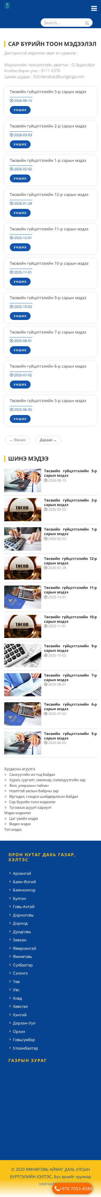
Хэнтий (20, 1014)
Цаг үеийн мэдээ (23, 818)
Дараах (48, 439)
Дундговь (22, 931)
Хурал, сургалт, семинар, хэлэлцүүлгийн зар (47, 779)
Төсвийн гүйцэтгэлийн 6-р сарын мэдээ (48, 366)
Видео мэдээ (20, 823)
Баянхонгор (24, 890)
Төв (16, 981)
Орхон (19, 1031)
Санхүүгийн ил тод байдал (32, 774)
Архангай (22, 873)
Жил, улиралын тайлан (29, 785)
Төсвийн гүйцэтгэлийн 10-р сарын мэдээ (49, 263)
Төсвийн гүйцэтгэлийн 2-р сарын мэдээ (48, 126)
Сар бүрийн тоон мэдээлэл (32, 801)
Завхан (19, 939)
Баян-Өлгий (24, 881)
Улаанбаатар (25, 1048)
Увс (16, 989)
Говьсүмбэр (24, 1039)
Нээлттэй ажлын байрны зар (34, 790)
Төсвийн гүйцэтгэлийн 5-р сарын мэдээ (48, 91)
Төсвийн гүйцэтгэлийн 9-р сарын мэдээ (48, 297)
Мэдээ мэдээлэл (17, 812)
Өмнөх (17, 439)
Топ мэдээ (12, 829)
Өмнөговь (22, 956)
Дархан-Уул (24, 1023)
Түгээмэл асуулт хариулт (30, 807)
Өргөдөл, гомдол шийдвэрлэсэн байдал (43, 796)
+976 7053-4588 (75, 1188)
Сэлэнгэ (20, 973)
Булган (19, 898)
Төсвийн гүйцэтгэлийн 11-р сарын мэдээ (49, 228)
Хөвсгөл (20, 1006)
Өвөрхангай (24, 948)
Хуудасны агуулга (19, 768)
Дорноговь (23, 915)
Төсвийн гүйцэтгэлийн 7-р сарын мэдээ (48, 332)
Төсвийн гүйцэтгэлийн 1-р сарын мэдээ (48, 160)
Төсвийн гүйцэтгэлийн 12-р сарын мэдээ (49, 194)
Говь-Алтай (24, 906)
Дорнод (20, 923)
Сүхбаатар (23, 965)
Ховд (17, 998)
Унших (20, 110)
